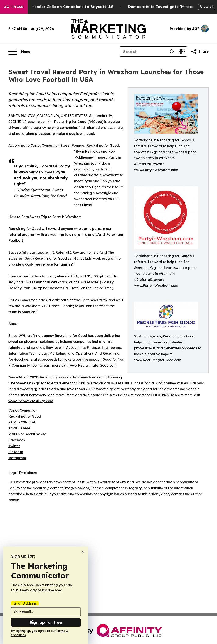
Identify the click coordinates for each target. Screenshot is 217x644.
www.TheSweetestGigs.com (30, 401)
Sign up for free (45, 622)
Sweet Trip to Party (45, 217)
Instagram (17, 458)
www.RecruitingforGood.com (92, 365)
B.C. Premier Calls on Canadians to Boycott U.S (67, 6)
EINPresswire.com (32, 122)
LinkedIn (15, 452)
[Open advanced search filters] (182, 51)
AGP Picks (13, 7)
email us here (19, 428)
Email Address (24, 603)
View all (206, 6)
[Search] (172, 51)
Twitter (14, 446)
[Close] (83, 552)
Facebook (16, 440)
